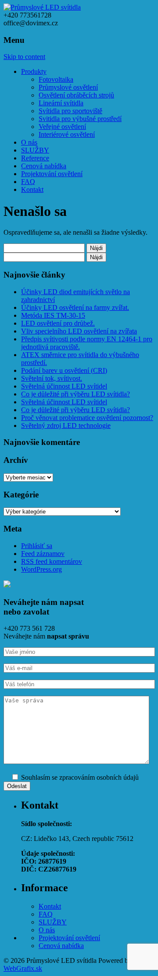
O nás (29, 142)
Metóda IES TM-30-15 (53, 315)
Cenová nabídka (43, 166)
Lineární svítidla (61, 103)
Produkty (34, 71)
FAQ (28, 181)
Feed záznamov (43, 553)
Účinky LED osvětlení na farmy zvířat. (75, 307)
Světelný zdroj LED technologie (66, 425)
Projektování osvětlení (52, 173)
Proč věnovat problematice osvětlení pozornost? (87, 417)
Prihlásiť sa (36, 545)
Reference (35, 158)
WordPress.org (41, 569)
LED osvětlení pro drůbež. (58, 323)
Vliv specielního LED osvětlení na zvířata (79, 331)
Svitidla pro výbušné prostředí (80, 118)
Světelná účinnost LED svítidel (64, 386)
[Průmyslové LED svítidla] (42, 7)
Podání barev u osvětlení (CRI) (64, 370)
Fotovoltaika (56, 79)
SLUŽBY (35, 150)
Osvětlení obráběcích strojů (76, 95)
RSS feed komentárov (51, 561)
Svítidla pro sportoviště (70, 111)
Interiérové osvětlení (67, 134)
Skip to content (24, 56)
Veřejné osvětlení (62, 126)
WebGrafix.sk (23, 968)
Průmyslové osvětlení (68, 87)
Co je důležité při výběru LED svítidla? (75, 394)
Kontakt (32, 189)
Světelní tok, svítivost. (51, 378)
